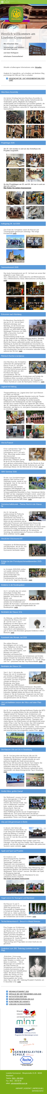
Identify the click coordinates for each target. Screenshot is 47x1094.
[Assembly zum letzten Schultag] (15, 117)
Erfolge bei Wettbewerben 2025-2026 (25, 994)
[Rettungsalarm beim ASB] (35, 198)
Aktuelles (38, 67)
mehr (14, 233)
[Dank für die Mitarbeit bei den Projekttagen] (35, 117)
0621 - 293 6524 (17, 1078)
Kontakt (28, 1088)
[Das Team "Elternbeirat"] (35, 886)
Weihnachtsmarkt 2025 (19, 991)
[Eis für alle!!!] (35, 131)
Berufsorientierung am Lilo (21, 999)
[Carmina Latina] (15, 198)
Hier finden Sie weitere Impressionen (17, 188)
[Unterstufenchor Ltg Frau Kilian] (15, 288)
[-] (15, 160)
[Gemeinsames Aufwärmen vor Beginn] (15, 886)
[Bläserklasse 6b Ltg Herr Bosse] (35, 288)
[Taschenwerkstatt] (35, 212)
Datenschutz (37, 1091)
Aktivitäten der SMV (18, 996)
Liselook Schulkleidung (19, 1004)
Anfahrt (19, 1088)
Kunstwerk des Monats (19, 1002)
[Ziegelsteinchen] (15, 212)
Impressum (38, 1088)
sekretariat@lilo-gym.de (19, 1083)
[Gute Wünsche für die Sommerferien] (15, 131)
